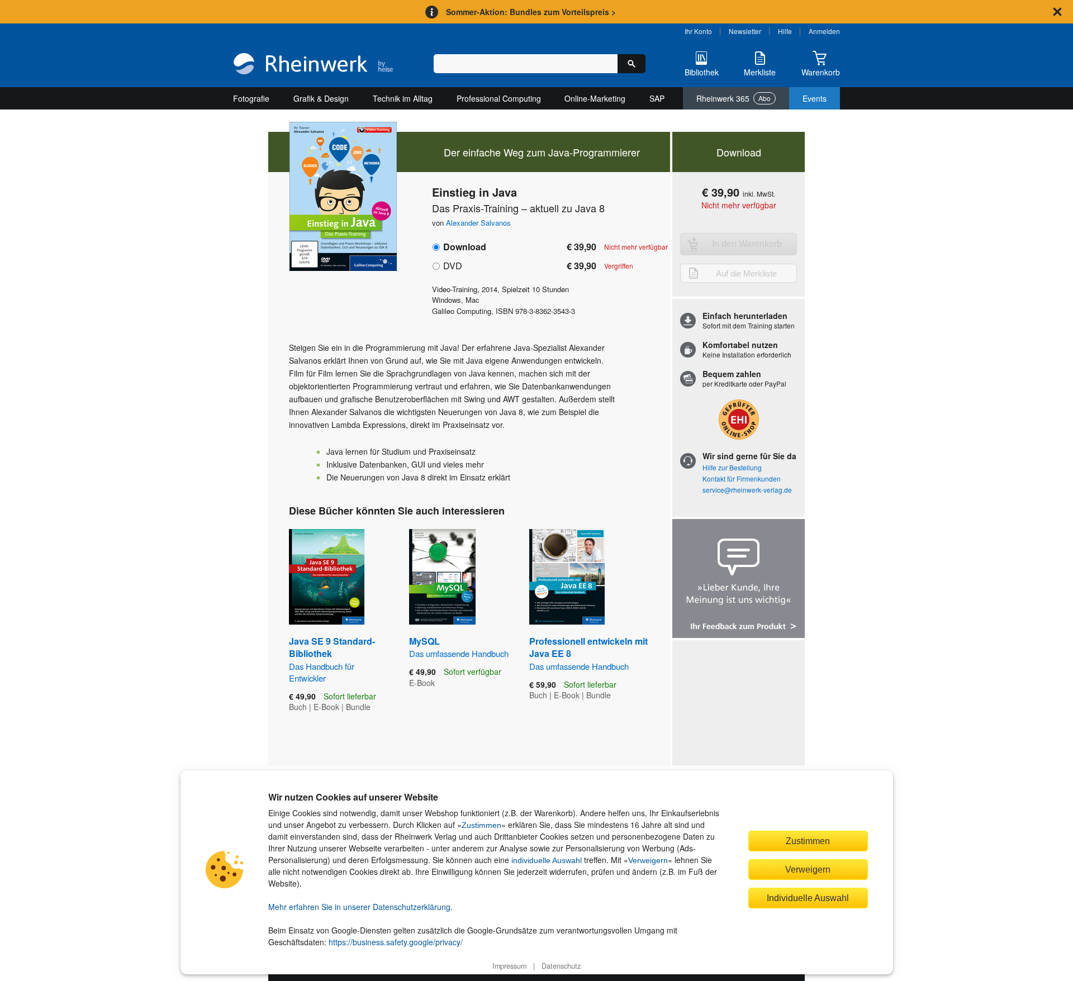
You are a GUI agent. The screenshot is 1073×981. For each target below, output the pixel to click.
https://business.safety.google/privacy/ (396, 941)
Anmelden (824, 31)
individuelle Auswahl (546, 860)
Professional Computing (499, 98)
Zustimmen (481, 825)
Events (815, 98)
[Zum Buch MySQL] (442, 577)
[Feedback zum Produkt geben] (738, 579)
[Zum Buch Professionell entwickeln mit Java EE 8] (567, 577)
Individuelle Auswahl (808, 898)
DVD (452, 265)
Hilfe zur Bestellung (732, 467)
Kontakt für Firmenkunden (741, 478)
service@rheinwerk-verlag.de (747, 489)
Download (464, 246)
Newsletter (745, 31)
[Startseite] (313, 65)
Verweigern (648, 860)
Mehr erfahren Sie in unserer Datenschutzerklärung (359, 906)
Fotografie (251, 98)
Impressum (509, 966)
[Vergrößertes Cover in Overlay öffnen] (339, 197)
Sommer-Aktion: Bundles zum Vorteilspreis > (531, 11)
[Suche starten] (631, 63)
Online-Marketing (594, 98)
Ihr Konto (698, 31)
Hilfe (785, 31)
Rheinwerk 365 (733, 98)
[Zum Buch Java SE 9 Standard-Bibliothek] (326, 577)
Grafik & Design (321, 98)
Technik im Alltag (403, 98)
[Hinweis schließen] (1057, 12)
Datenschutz (561, 966)
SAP (656, 98)
